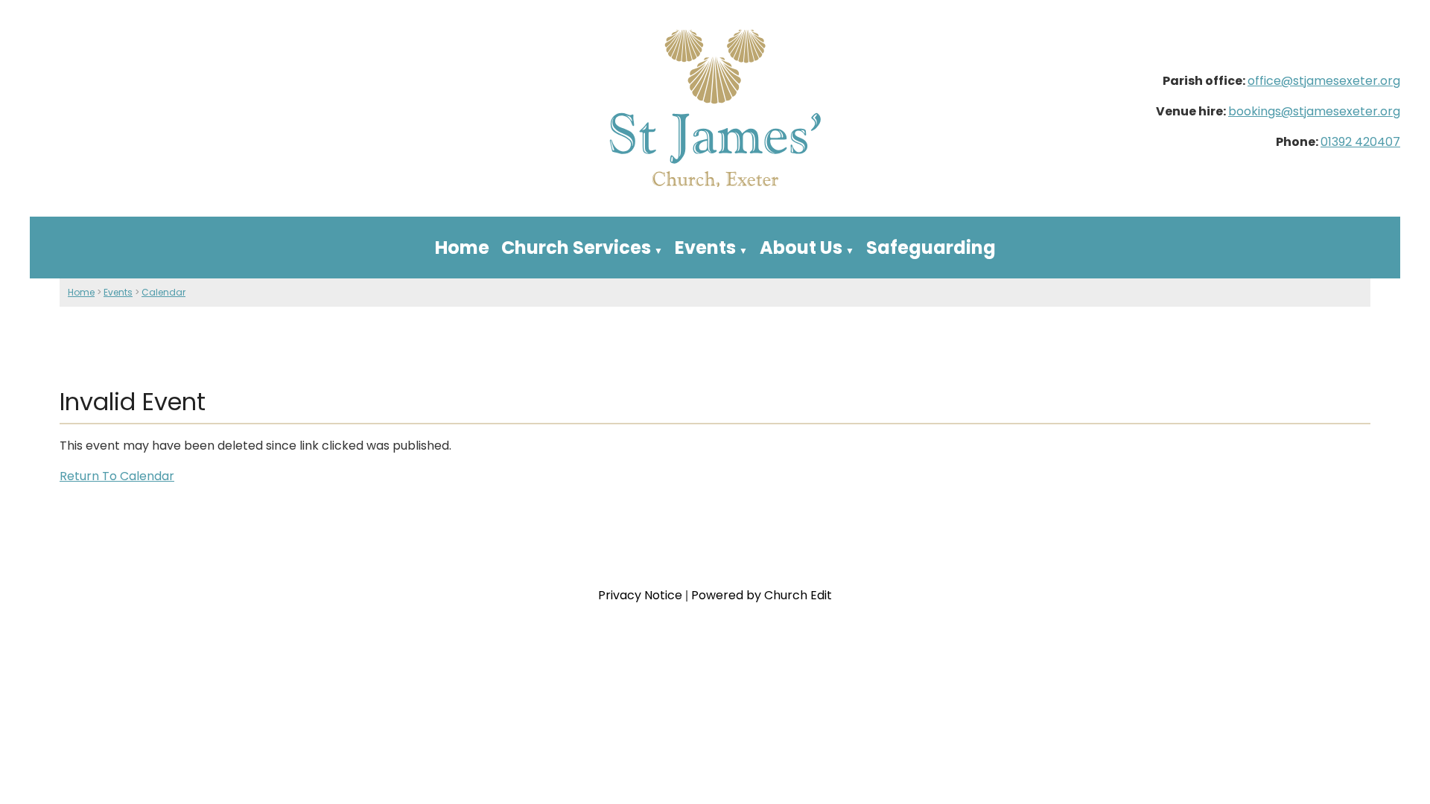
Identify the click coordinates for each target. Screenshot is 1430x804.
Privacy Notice (640, 595)
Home (462, 247)
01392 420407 (1360, 141)
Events (705, 247)
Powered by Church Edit (761, 595)
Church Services (576, 247)
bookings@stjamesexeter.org (1314, 111)
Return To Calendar (117, 476)
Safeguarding (931, 247)
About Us (801, 247)
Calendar (163, 292)
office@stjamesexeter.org (1324, 80)
